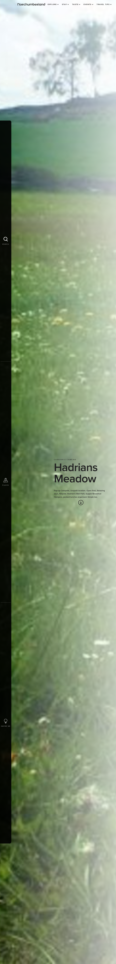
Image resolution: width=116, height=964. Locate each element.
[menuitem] (53, 4)
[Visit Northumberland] (31, 4)
